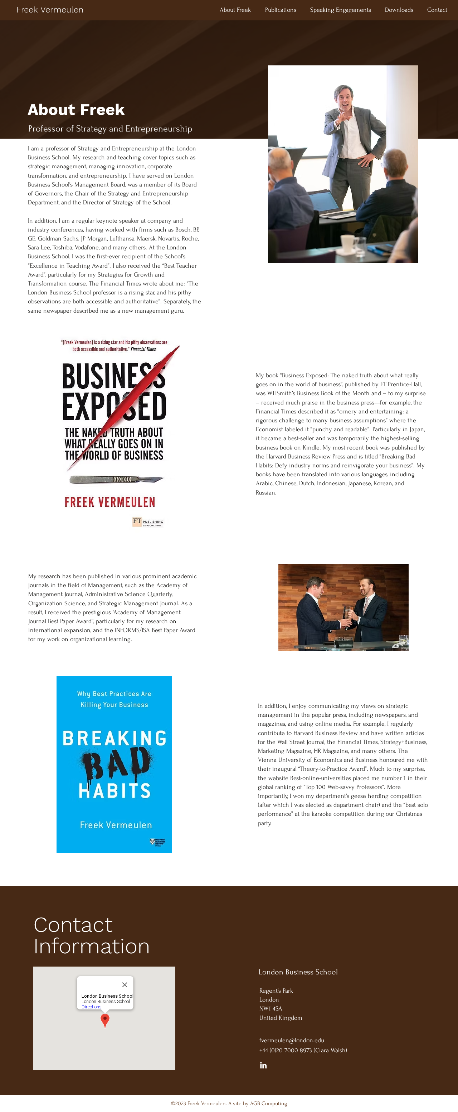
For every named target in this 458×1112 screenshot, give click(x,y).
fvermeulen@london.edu (291, 1040)
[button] (280, 9)
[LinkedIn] (263, 1065)
